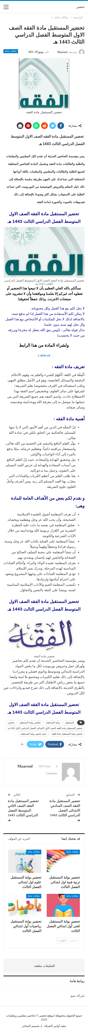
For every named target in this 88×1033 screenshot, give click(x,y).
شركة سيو (78, 995)
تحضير (80, 7)
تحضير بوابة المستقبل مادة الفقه (67, 734)
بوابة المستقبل (53, 722)
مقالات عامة (11, 51)
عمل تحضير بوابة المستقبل (33, 734)
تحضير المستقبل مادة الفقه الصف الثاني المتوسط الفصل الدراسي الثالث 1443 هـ (23, 810)
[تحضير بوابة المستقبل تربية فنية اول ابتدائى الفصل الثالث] (63, 861)
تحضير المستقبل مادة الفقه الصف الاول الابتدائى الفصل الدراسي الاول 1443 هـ (45, 728)
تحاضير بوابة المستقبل (30, 722)
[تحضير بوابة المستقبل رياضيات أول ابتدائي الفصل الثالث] (24, 905)
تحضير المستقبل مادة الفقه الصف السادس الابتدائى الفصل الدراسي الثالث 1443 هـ (64, 810)
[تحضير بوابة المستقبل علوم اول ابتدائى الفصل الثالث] (24, 861)
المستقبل (69, 722)
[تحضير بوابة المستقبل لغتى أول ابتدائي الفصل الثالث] (63, 905)
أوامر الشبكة (52, 1026)
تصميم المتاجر (30, 1026)
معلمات (10, 1015)
